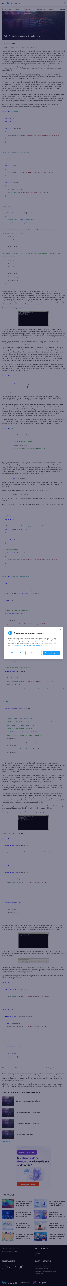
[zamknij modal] (60, 629)
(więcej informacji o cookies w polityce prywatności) (27, 645)
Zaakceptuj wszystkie (51, 653)
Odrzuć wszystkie (16, 653)
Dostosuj (33, 653)
